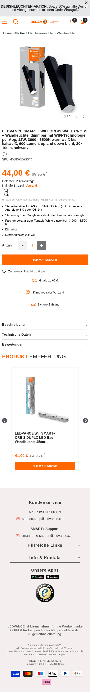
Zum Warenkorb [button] (45, 466)
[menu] (4, 21)
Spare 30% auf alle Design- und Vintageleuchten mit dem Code (45, 8)
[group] (45, 420)
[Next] (83, 116)
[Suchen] (15, 21)
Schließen (86, 2)
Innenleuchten (44, 33)
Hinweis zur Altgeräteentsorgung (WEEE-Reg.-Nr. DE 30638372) (39, 199)
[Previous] (76, 116)
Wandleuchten (66, 33)
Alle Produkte (23, 33)
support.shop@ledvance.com (43, 519)
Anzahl (7, 245)
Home (7, 33)
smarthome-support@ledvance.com (48, 535)
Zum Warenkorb (45, 259)
